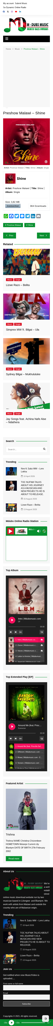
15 (5, 1023)
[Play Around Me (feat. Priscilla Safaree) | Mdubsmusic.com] (12, 726)
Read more (14, 858)
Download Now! (13, 206)
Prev (11, 235)
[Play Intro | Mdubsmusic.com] (12, 620)
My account (8, 3)
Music (9, 280)
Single (17, 280)
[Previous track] (11, 632)
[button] (41, 639)
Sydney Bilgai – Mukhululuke (23, 374)
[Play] (11, 1022)
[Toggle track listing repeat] (20, 632)
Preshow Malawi (14, 225)
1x (48, 1023)
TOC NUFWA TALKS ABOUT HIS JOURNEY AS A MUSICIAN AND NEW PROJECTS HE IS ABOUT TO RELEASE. (33, 488)
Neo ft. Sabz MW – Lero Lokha (34, 920)
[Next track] (15, 632)
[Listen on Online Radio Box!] (44, 531)
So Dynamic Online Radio (14, 7)
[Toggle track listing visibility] (42, 632)
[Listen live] (10, 531)
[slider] (33, 1022)
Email (5, 993)
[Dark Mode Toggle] (45, 1018)
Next (42, 235)
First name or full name (13, 983)
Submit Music (21, 3)
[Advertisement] (26, 78)
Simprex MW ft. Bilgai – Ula (22, 329)
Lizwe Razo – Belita (18, 285)
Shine (30, 225)
